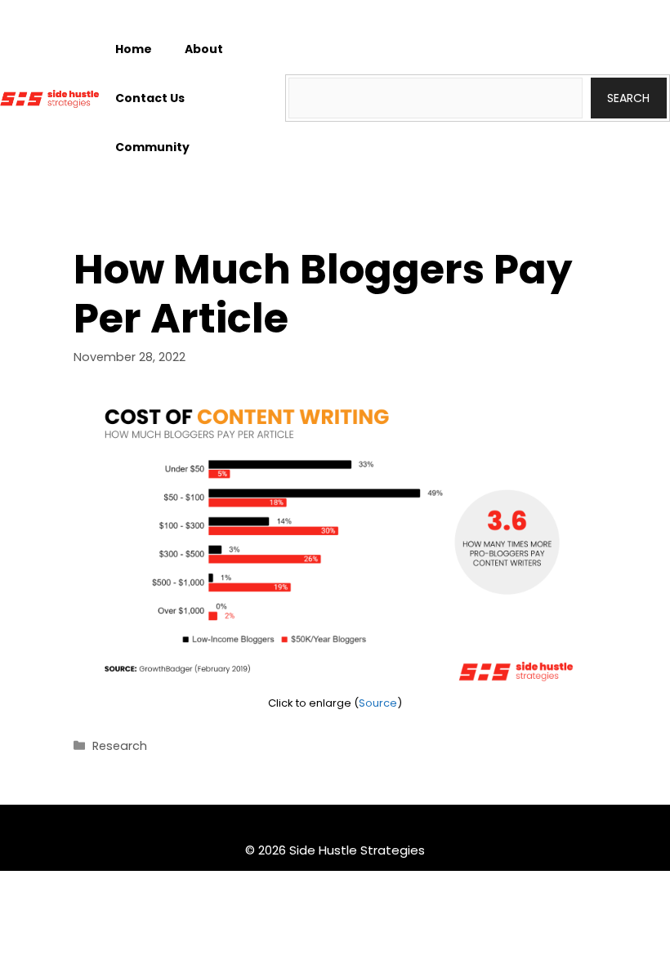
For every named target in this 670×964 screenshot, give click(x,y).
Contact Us (150, 98)
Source (378, 703)
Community (152, 147)
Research (119, 746)
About (204, 49)
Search (628, 98)
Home (133, 49)
